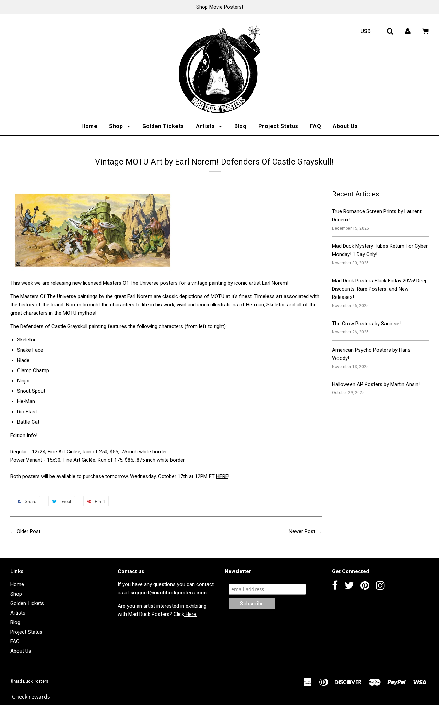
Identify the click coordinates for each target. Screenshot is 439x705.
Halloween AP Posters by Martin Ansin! (376, 384)
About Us (345, 126)
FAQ (315, 126)
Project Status (278, 126)
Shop (116, 126)
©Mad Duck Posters (29, 681)
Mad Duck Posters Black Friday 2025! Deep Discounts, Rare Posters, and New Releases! (380, 289)
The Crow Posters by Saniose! (366, 323)
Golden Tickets (163, 126)
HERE (222, 476)
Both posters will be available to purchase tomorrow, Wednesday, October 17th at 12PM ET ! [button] (119, 476)
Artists (206, 126)
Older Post (28, 531)
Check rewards (31, 697)
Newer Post (302, 531)
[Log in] (408, 31)
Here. (190, 614)
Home (89, 126)
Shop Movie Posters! (219, 7)
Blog (240, 126)
